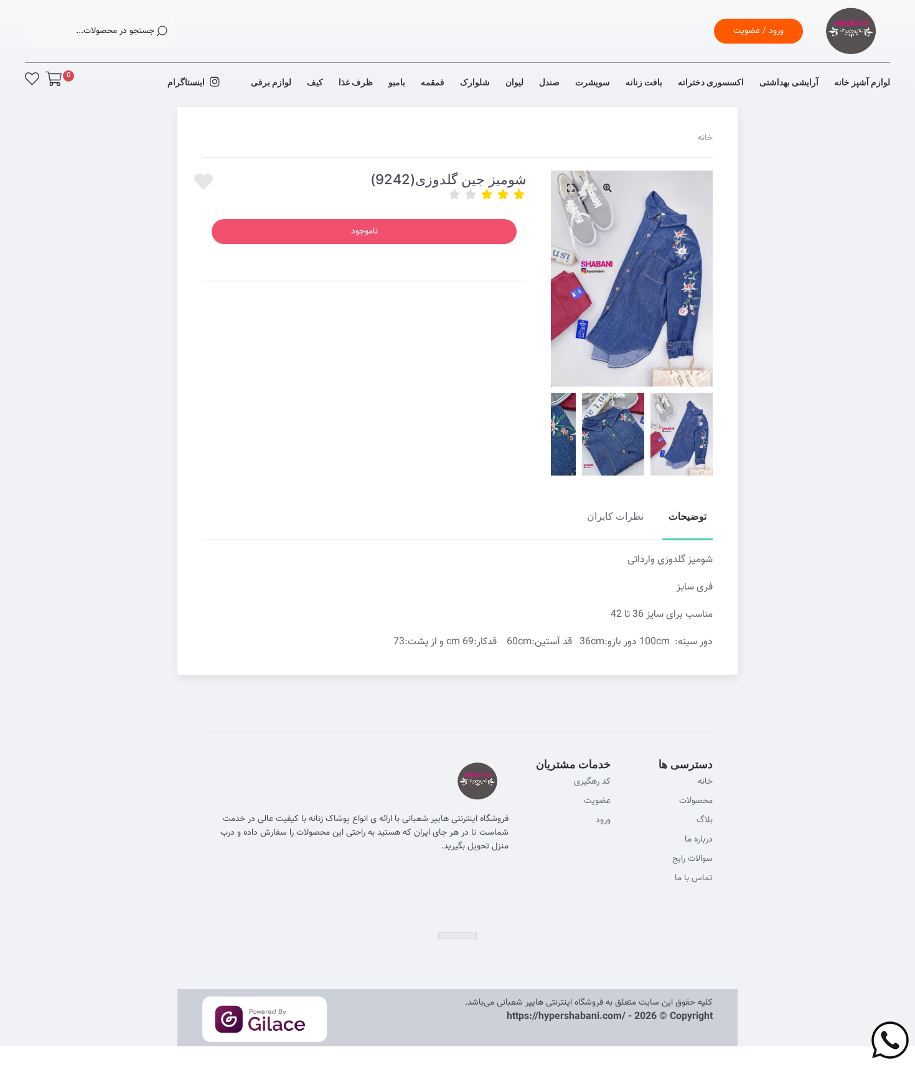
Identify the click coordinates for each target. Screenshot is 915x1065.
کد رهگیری (592, 782)
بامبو (396, 82)
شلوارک (475, 82)
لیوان (514, 82)
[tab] (687, 523)
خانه (705, 138)
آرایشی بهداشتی (789, 82)
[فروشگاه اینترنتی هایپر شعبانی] (851, 46)
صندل (549, 82)
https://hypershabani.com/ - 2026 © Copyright (610, 1017)
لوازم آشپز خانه (862, 82)
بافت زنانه (644, 82)
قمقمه (432, 82)
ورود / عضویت (758, 31)
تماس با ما (694, 878)
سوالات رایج (692, 859)
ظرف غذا (356, 82)
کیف (315, 82)
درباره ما (699, 840)
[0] (53, 79)
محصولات (696, 801)
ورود (603, 820)
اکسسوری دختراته (711, 82)
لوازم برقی (271, 82)
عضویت (597, 801)
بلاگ (705, 820)
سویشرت (592, 82)
